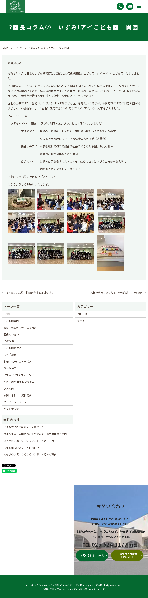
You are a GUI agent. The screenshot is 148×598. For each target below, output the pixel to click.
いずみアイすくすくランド (19, 375)
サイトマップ (11, 409)
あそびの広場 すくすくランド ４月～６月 (29, 441)
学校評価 (9, 341)
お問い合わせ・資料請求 (17, 395)
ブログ (18, 48)
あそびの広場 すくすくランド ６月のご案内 (30, 454)
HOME (5, 48)
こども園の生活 (12, 348)
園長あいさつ (11, 334)
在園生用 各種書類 (127, 555)
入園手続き (10, 354)
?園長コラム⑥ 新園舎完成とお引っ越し (29, 292)
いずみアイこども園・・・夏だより (24, 427)
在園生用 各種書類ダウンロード (22, 382)
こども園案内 (11, 321)
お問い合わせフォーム (92, 555)
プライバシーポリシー (16, 402)
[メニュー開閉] (139, 6)
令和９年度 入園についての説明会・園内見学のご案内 (35, 434)
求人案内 (9, 388)
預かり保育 (10, 368)
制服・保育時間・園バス (17, 361)
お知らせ (82, 314)
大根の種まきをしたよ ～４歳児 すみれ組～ (116, 292)
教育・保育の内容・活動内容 (20, 327)
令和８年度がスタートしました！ (23, 447)
